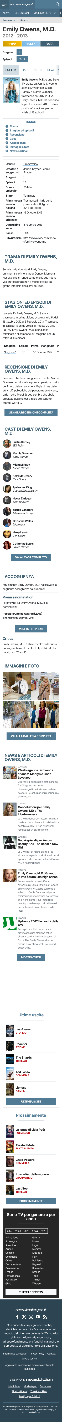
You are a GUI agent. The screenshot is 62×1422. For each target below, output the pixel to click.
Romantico (38, 1268)
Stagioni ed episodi (22, 130)
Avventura (11, 1245)
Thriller (36, 1279)
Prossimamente (31, 1201)
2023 (43, 1231)
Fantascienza (13, 1276)
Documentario (13, 1264)
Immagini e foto (19, 147)
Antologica (11, 1241)
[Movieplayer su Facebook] (17, 1316)
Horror (35, 1241)
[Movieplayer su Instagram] (31, 1316)
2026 (18, 1231)
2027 (9, 1231)
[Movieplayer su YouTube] (37, 1316)
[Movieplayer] (31, 1309)
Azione (9, 1249)
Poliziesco (37, 1260)
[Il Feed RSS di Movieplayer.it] (44, 1316)
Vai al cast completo (31, 557)
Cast (25, 70)
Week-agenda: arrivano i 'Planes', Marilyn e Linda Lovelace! (35, 773)
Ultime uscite (31, 1101)
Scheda (11, 70)
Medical (36, 1249)
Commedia (11, 1257)
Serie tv (24, 20)
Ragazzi (36, 1264)
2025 (26, 1231)
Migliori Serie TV (44, 13)
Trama (14, 126)
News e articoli (19, 151)
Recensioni (21, 13)
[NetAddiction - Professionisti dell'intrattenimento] (39, 1380)
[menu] (4, 4)
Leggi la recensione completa (31, 412)
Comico (10, 1253)
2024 (35, 1231)
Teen (35, 1276)
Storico (36, 1272)
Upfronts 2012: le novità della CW (38, 923)
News (6, 13)
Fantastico (11, 1279)
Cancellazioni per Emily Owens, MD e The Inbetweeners (34, 810)
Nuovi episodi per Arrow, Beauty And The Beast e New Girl (38, 843)
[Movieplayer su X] (24, 1316)
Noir (34, 1257)
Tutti (22, 59)
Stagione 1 (10, 352)
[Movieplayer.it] (22, 4)
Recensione (17, 134)
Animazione (12, 1237)
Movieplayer (9, 20)
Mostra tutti (31, 957)
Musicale (37, 1253)
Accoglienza (18, 142)
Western (37, 1283)
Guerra (36, 1237)
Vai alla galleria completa (31, 736)
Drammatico (30, 164)
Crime (9, 1260)
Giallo (8, 1283)
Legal (35, 1245)
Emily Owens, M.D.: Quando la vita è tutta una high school (38, 875)
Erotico (9, 1272)
